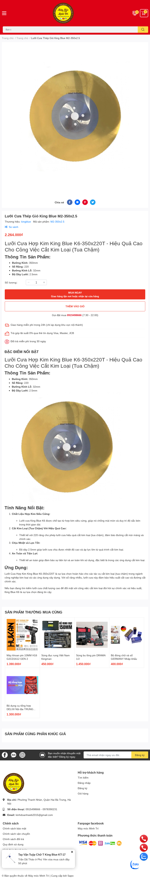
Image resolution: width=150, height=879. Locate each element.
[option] (75, 116)
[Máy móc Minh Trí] (75, 13)
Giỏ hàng (83, 793)
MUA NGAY (75, 294)
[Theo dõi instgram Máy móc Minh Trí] (22, 754)
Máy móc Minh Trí (88, 828)
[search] (143, 29)
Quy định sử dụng (13, 844)
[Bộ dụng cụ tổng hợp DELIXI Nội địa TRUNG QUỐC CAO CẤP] (22, 685)
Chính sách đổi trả (13, 839)
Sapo (71, 875)
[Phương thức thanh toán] (100, 843)
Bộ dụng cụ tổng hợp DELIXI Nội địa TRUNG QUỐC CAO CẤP (20, 709)
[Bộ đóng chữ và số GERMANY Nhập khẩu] (126, 635)
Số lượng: (11, 282)
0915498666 (74, 315)
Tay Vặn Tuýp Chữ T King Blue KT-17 (41, 854)
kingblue (26, 221)
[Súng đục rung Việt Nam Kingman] (57, 635)
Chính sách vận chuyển (16, 833)
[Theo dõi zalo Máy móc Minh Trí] (13, 754)
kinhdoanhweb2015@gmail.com (34, 814)
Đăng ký (140, 755)
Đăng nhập (84, 782)
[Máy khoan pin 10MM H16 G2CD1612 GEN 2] (22, 635)
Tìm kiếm (83, 777)
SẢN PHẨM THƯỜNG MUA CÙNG (33, 612)
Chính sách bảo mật (14, 828)
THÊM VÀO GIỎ (75, 306)
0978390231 (50, 809)
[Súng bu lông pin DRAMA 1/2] (92, 635)
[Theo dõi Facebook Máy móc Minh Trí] (5, 754)
